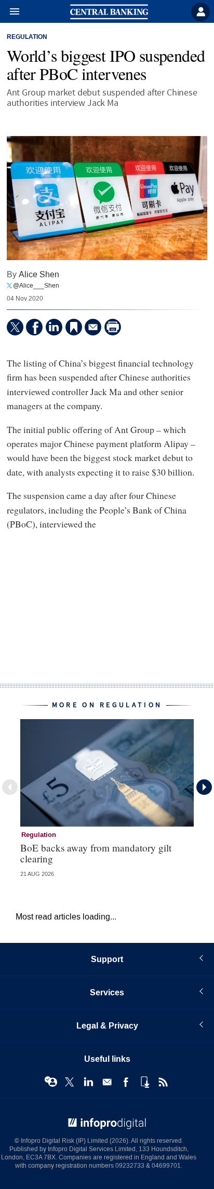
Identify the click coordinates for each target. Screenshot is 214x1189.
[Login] (200, 12)
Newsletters (107, 1082)
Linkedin (88, 1082)
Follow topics (51, 1082)
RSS (163, 1082)
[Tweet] (15, 327)
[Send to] (93, 327)
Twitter (69, 1082)
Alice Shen (39, 274)
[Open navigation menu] (10, 12)
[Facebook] (34, 327)
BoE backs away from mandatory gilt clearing (95, 853)
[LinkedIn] (54, 327)
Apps (144, 1082)
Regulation (27, 37)
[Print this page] (112, 327)
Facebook (125, 1082)
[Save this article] (73, 327)
